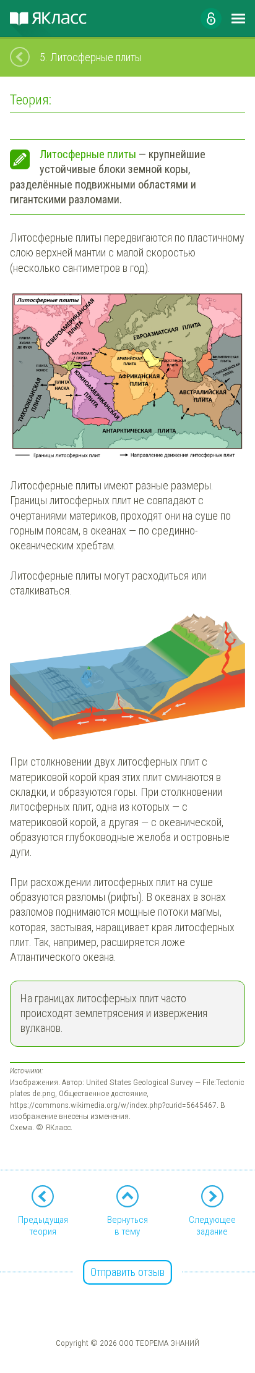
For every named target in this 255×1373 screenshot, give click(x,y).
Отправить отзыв (127, 1271)
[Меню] (238, 18)
